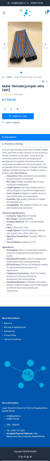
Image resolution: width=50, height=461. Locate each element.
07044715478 (37, 3)
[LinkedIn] (22, 457)
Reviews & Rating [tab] (13, 143)
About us (8, 323)
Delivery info (9, 331)
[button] (4, 44)
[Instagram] (25, 457)
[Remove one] (5, 109)
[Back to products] (43, 81)
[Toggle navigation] (4, 12)
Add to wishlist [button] (12, 122)
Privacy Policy (10, 335)
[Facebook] (19, 457)
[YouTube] (27, 457)
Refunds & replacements (15, 327)
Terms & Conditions (12, 339)
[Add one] (17, 109)
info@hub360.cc (14, 416)
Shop (9, 77)
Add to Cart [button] (19, 116)
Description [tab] (10, 137)
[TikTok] (31, 457)
